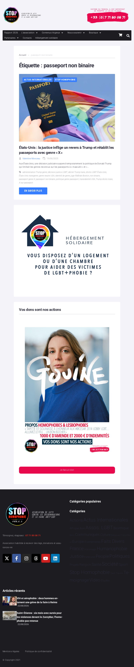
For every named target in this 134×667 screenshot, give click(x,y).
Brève (72, 535)
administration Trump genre (35, 172)
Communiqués (87, 534)
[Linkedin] (55, 558)
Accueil (22, 55)
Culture (105, 535)
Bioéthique (121, 528)
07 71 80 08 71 (33, 535)
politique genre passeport (67, 179)
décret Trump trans (76, 172)
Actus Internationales (37, 79)
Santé (96, 564)
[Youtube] (45, 558)
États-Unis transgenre (28, 175)
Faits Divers (112, 541)
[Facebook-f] (16, 558)
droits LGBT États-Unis (96, 172)
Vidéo (94, 580)
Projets (74, 564)
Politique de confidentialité (38, 651)
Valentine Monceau (31, 158)
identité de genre (62, 175)
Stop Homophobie (65, 79)
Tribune (119, 573)
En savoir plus (33, 190)
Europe (78, 541)
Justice (77, 556)
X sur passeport (26, 182)
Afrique (74, 528)
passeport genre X (27, 179)
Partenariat (89, 557)
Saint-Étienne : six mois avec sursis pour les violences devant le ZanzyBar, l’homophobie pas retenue (40, 617)
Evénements (93, 542)
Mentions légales (11, 651)
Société (110, 564)
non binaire (95, 175)
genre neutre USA (46, 175)
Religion (85, 565)
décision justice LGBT (57, 172)
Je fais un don (67, 470)
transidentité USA (87, 179)
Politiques (119, 556)
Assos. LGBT (99, 527)
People (102, 556)
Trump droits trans (104, 179)
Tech (112, 573)
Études (105, 580)
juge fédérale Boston (80, 175)
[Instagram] (26, 558)
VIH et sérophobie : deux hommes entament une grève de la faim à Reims (37, 600)
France (77, 548)
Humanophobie (112, 548)
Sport (123, 564)
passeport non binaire (45, 179)
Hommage (90, 549)
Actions (76, 520)
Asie (82, 528)
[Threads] (36, 558)
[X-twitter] (7, 558)
